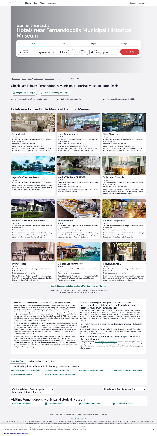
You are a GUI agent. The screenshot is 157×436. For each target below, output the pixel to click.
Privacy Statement (10, 433)
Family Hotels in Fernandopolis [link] (21, 374)
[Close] (153, 429)
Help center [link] (67, 414)
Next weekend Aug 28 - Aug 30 (56, 93)
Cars (35, 3)
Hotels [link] (24, 79)
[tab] (33, 43)
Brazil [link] (29, 79)
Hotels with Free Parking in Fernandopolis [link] (25, 370)
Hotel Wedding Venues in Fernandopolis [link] (128, 370)
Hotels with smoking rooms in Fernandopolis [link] (60, 374)
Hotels (28, 3)
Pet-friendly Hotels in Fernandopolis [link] (57, 370)
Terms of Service (22, 433)
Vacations (52, 3)
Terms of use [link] (58, 414)
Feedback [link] (104, 414)
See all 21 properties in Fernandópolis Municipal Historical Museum (78, 286)
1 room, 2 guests (101, 53)
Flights (42, 3)
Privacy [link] (51, 414)
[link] (27, 403)
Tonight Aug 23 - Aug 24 (25, 93)
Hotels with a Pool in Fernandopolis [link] (91, 370)
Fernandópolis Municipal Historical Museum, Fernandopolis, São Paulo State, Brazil (40, 53)
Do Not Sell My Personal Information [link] (88, 414)
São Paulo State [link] (38, 79)
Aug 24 (82, 53)
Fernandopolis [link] (49, 79)
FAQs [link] (74, 414)
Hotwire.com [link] (16, 79)
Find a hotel (129, 52)
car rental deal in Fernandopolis (106, 342)
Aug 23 (67, 53)
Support (133, 3)
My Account (143, 3)
